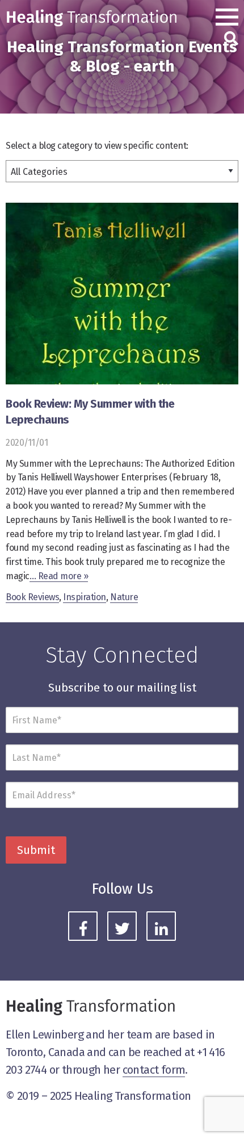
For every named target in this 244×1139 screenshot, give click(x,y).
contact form (154, 1070)
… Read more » (59, 576)
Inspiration (84, 597)
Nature (124, 597)
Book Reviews (32, 597)
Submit (36, 850)
